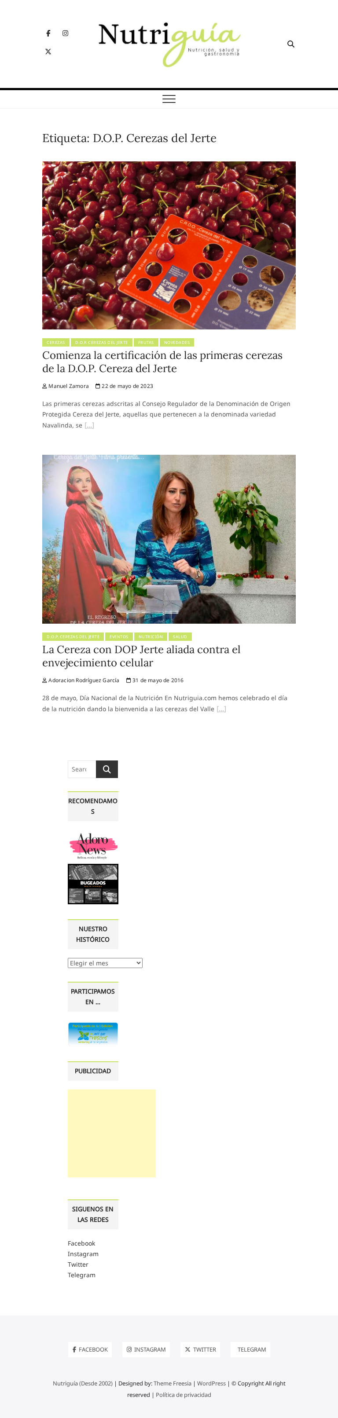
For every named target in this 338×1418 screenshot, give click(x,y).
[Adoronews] (93, 835)
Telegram (82, 1275)
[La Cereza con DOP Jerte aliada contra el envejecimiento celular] (169, 460)
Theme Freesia (172, 1383)
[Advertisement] (112, 1133)
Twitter (78, 1264)
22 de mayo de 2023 (126, 386)
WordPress (211, 1383)
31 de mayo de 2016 (157, 680)
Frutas (146, 342)
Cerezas (56, 342)
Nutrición (151, 637)
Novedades (177, 342)
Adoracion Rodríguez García (83, 680)
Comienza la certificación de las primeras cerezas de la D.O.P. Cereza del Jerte (162, 361)
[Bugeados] (93, 867)
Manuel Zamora (68, 386)
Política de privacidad (183, 1395)
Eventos (119, 637)
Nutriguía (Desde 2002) (83, 1383)
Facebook (81, 1243)
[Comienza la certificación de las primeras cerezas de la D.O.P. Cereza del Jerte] (169, 166)
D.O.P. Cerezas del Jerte (101, 342)
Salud (180, 637)
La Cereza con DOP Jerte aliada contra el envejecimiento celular (141, 656)
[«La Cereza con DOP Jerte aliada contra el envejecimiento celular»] (221, 709)
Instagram (83, 1254)
